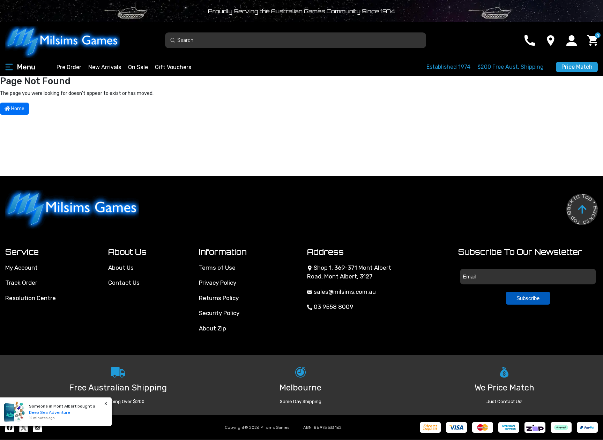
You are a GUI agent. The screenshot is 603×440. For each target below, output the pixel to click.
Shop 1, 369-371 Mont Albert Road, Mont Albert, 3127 (349, 272)
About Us (121, 267)
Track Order (21, 282)
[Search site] (172, 40)
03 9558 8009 (332, 306)
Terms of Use (217, 267)
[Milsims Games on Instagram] (37, 427)
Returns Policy (219, 297)
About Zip (212, 328)
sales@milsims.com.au (344, 291)
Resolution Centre (30, 297)
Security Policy (219, 313)
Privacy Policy (217, 282)
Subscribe (527, 298)
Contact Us (124, 282)
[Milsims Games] (70, 40)
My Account (21, 267)
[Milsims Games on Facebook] (9, 427)
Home (17, 109)
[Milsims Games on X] (23, 427)
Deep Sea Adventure (49, 412)
